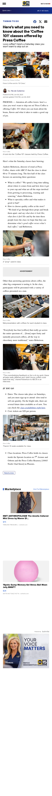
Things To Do (11, 21)
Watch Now (45, 3)
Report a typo (9, 473)
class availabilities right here (32, 407)
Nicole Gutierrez (18, 91)
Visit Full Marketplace (41, 489)
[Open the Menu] (4, 4)
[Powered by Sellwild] (45, 631)
